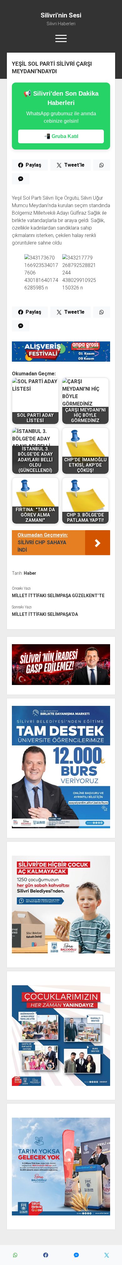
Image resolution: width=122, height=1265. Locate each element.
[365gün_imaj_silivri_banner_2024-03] (61, 360)
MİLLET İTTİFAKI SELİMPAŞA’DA (45, 614)
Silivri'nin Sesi (61, 15)
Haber (30, 573)
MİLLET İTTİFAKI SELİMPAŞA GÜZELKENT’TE (58, 595)
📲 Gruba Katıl (61, 136)
